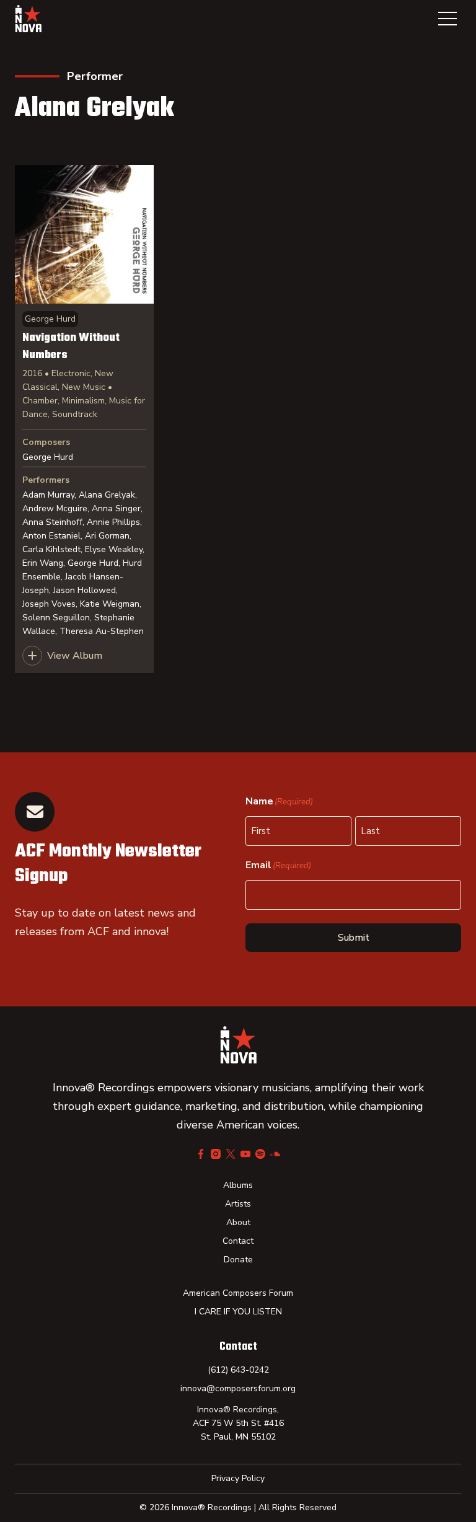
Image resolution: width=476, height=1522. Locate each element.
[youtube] (245, 1154)
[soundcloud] (275, 1154)
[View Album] (84, 419)
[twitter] (231, 1154)
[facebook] (201, 1154)
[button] (447, 18)
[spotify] (260, 1154)
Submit (353, 937)
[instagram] (216, 1154)
